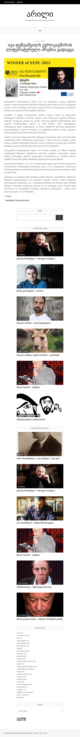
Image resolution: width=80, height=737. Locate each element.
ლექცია (19, 664)
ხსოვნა (19, 697)
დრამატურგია (21, 646)
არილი (40, 13)
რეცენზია (20, 690)
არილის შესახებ (9, 2)
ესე (18, 648)
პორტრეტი (20, 679)
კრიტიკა (19, 659)
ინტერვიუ (20, 656)
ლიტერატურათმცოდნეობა (25, 666)
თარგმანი (20, 654)
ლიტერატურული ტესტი (24, 669)
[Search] (59, 217)
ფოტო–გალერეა (22, 695)
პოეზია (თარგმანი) (23, 674)
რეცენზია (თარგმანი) (23, 692)
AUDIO (19, 633)
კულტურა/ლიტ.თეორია (24, 661)
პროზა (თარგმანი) (23, 684)
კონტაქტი (19, 2)
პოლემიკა (20, 677)
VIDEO (19, 638)
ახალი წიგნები (22, 643)
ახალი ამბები (40, 41)
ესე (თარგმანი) (21, 651)
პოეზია (19, 672)
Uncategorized (21, 635)
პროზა (19, 682)
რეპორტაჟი (20, 687)
